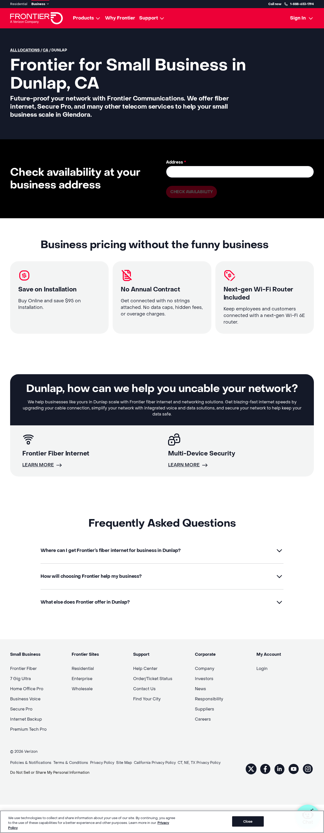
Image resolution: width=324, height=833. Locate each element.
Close (248, 821)
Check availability (191, 191)
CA (45, 50)
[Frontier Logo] (36, 18)
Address (176, 162)
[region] (162, 821)
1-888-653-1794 (302, 4)
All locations (25, 50)
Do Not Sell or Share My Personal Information (49, 772)
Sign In (298, 18)
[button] (162, 550)
